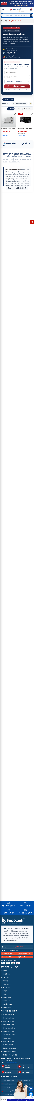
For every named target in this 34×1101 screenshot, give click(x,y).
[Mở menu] (3, 10)
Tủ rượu (5, 994)
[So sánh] (4, 135)
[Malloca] (17, 10)
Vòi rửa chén (6, 987)
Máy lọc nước (7, 1007)
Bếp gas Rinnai (7, 1038)
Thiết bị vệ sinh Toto (9, 1028)
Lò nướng (5, 981)
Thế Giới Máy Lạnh (8, 1024)
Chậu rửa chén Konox (9, 1035)
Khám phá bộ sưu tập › (21, 5)
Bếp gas (5, 991)
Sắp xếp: (20, 109)
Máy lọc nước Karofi (8, 1031)
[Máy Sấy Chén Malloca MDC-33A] (8, 120)
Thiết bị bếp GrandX (9, 1018)
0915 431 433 (25, 1067)
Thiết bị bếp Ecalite (8, 1041)
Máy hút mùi (6, 974)
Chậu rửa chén (7, 984)
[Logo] (17, 920)
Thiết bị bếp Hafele (8, 1021)
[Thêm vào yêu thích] (15, 114)
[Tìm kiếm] (31, 15)
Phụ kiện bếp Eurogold (9, 1048)
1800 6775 (8, 1067)
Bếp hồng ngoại (7, 1004)
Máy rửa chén (7, 997)
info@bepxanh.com (11, 1062)
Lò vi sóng (6, 977)
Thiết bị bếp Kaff (8, 1045)
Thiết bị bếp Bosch (8, 1014)
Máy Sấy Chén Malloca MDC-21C (25, 129)
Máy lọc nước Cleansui (9, 1051)
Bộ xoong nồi (6, 1001)
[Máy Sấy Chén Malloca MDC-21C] (25, 120)
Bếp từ (5, 970)
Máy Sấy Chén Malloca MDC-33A (8, 129)
